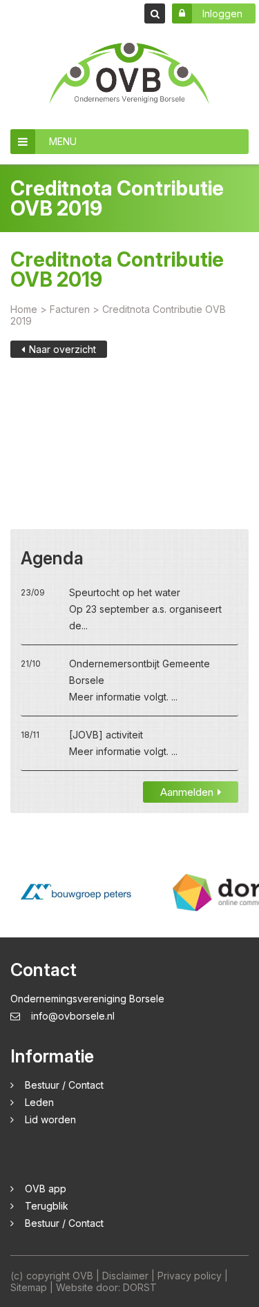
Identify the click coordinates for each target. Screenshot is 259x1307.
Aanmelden (186, 792)
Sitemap (28, 1287)
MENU (63, 141)
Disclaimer (125, 1275)
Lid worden (50, 1119)
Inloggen (222, 13)
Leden (39, 1102)
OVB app (45, 1188)
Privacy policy (189, 1275)
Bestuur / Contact (64, 1085)
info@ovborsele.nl (73, 1016)
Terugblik (46, 1206)
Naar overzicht (62, 349)
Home (23, 309)
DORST (140, 1287)
